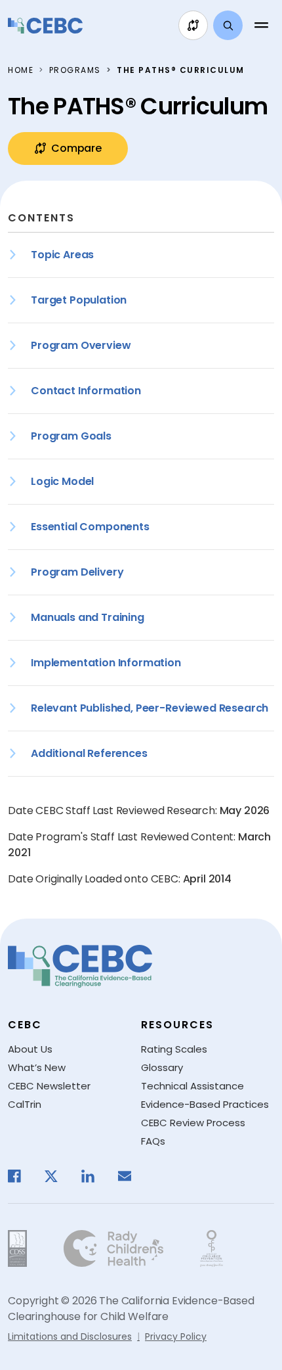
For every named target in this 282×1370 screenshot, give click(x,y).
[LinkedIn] (94, 1176)
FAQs (153, 1141)
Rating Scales (174, 1049)
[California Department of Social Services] (17, 1248)
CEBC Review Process (193, 1123)
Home (20, 70)
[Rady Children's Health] (113, 1248)
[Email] (131, 1176)
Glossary (162, 1067)
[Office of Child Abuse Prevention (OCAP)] (211, 1248)
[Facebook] (21, 1176)
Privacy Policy (176, 1336)
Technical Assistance (192, 1086)
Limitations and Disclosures (70, 1336)
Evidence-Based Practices (205, 1104)
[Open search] (228, 25)
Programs (75, 70)
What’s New (37, 1067)
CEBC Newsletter (49, 1086)
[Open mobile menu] (261, 25)
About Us (30, 1049)
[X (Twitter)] (58, 1176)
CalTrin (24, 1104)
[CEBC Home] (45, 26)
